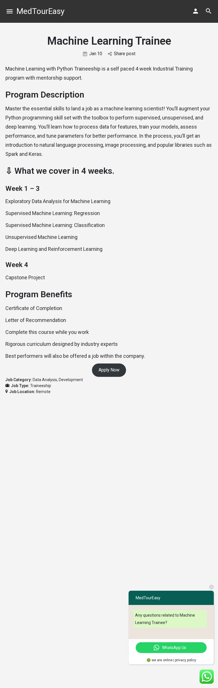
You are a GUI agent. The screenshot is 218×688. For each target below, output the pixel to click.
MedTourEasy (40, 11)
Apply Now (109, 370)
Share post (124, 53)
